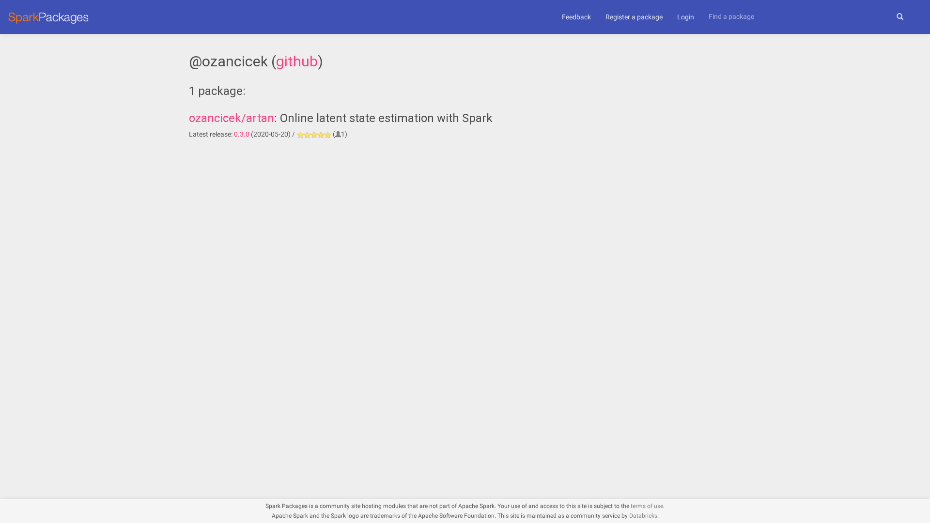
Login (685, 17)
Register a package (634, 17)
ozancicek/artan (231, 118)
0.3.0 (241, 134)
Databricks (643, 515)
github (297, 61)
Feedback (576, 17)
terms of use (647, 506)
